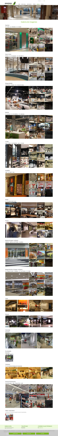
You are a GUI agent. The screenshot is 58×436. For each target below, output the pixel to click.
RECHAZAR (29, 433)
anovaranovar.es (40, 427)
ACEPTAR (42, 433)
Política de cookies (46, 431)
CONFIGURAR (15, 433)
